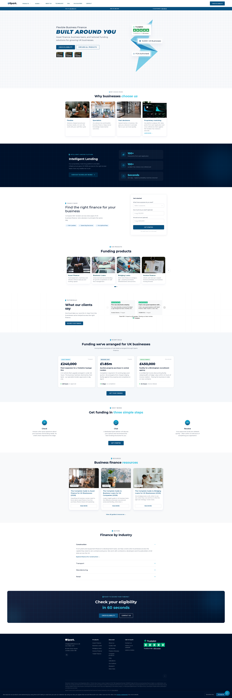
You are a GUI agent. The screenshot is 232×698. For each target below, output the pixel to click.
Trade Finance (96, 653)
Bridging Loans (97, 648)
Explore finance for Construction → (88, 557)
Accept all (221, 694)
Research (112, 666)
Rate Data (112, 669)
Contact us (128, 643)
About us (111, 643)
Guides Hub (112, 645)
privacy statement (122, 694)
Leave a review (129, 650)
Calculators (112, 660)
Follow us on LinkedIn (129, 646)
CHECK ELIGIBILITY (108, 615)
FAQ (110, 658)
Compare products (111, 654)
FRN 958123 (164, 8)
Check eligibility (65, 47)
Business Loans (97, 645)
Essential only (210, 694)
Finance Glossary (114, 651)
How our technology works (82, 174)
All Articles (112, 648)
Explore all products (88, 47)
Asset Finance (96, 643)
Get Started (148, 227)
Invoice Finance (97, 651)
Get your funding (116, 393)
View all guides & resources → (116, 514)
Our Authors (112, 663)
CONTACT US (126, 615)
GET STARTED (116, 443)
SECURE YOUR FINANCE (74, 323)
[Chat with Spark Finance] (227, 693)
